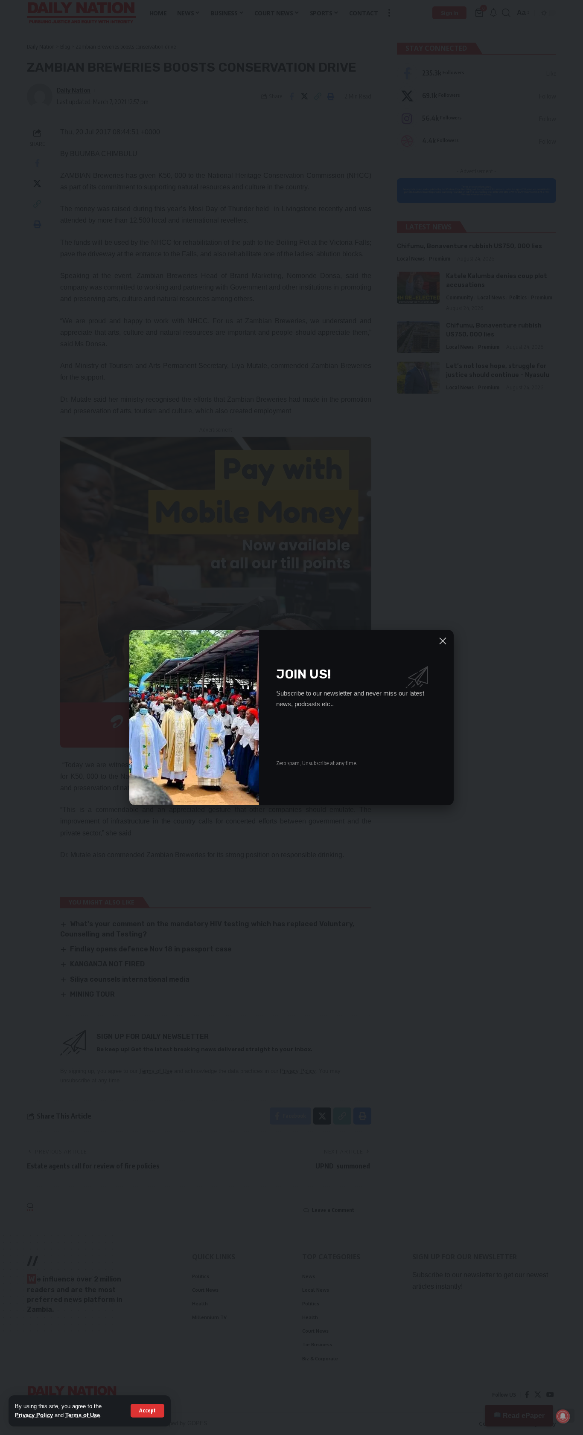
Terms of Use (82, 1415)
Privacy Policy (34, 1415)
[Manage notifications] (563, 1416)
